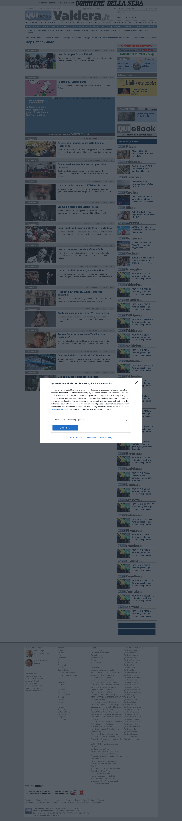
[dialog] (91, 410)
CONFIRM (65, 428)
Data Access (91, 438)
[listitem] (91, 419)
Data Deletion (76, 438)
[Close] (137, 383)
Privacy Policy (106, 438)
